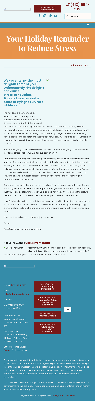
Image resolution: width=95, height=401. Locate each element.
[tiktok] (50, 15)
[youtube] (55, 15)
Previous (77, 65)
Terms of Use (69, 396)
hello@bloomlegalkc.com (17, 294)
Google (7, 350)
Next (87, 65)
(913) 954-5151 (80, 7)
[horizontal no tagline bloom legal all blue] (17, 9)
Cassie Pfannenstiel (37, 243)
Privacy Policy (57, 396)
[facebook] (39, 15)
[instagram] (44, 15)
